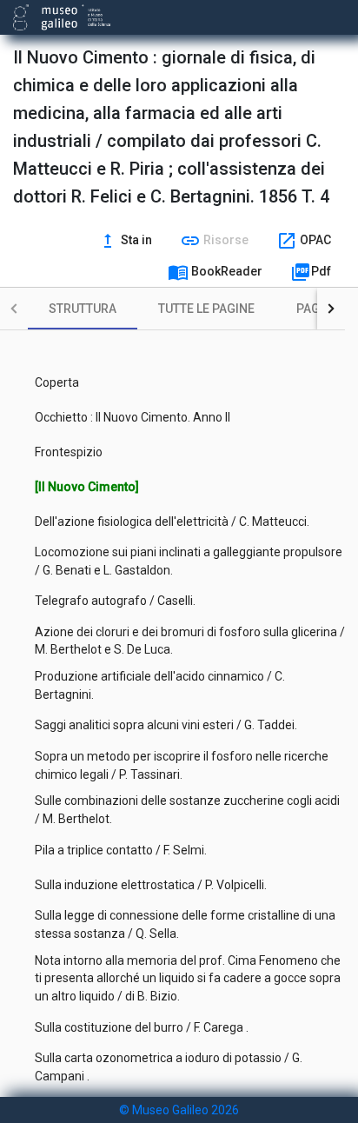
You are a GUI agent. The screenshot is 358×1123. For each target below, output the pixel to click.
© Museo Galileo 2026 (179, 1110)
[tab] (82, 308)
